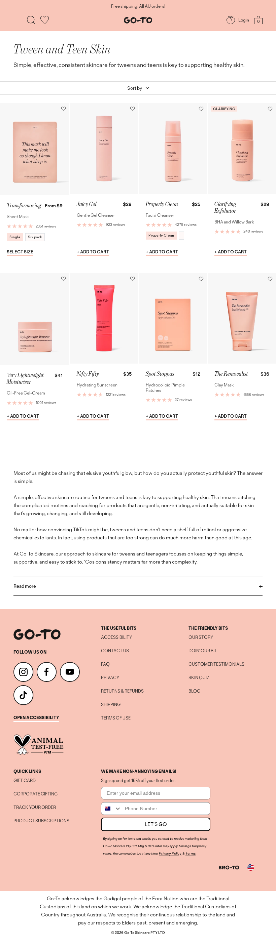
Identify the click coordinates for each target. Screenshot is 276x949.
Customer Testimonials (216, 664)
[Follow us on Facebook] (46, 672)
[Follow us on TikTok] (23, 695)
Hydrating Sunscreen (97, 384)
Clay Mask (224, 384)
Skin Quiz (198, 678)
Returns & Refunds (122, 691)
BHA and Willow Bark (234, 221)
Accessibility (116, 637)
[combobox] (111, 808)
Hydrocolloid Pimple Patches (165, 387)
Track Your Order (34, 808)
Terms (190, 853)
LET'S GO (156, 824)
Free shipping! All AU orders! (138, 6)
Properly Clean (161, 235)
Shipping (110, 705)
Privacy (110, 678)
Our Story (200, 637)
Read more (24, 586)
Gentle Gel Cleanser (96, 215)
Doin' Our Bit (202, 651)
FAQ (105, 664)
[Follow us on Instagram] (23, 672)
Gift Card (24, 781)
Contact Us (115, 651)
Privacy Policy (170, 853)
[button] (63, 108)
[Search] (31, 20)
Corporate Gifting (35, 794)
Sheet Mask (18, 216)
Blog (194, 691)
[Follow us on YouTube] (70, 672)
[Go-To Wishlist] (44, 20)
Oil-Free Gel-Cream (26, 393)
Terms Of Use (116, 718)
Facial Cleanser (160, 215)
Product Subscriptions (41, 821)
